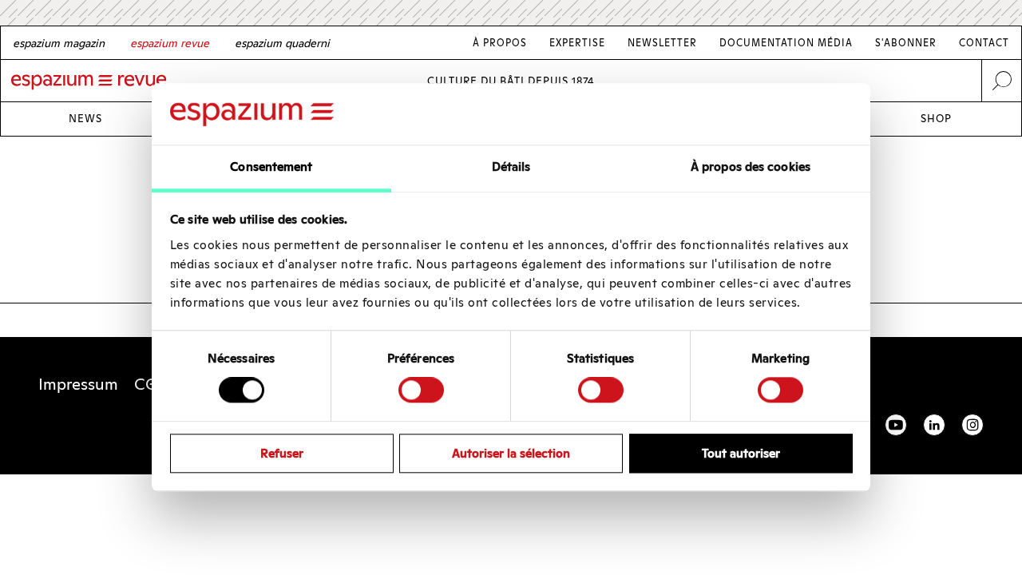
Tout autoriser (741, 453)
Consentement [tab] (271, 166)
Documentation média (786, 43)
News (85, 118)
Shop (936, 118)
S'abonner (906, 43)
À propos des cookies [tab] (750, 166)
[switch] (421, 389)
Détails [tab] (511, 166)
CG (145, 384)
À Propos (500, 43)
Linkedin (934, 425)
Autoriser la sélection (511, 453)
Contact (984, 43)
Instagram (972, 425)
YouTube (896, 425)
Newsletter (662, 43)
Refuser (281, 453)
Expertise (577, 43)
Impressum (78, 384)
